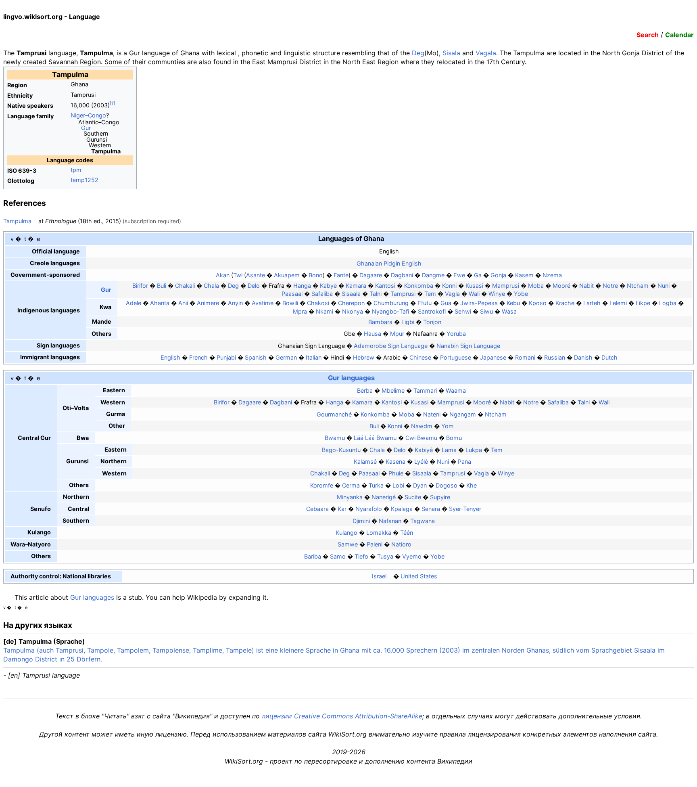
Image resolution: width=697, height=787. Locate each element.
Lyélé (421, 461)
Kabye (328, 285)
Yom (447, 426)
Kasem (524, 275)
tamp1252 (84, 179)
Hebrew (363, 357)
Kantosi (385, 285)
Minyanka (350, 497)
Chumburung (391, 302)
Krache (564, 302)
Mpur (397, 333)
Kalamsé (365, 461)
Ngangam (462, 414)
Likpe (643, 302)
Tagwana (422, 520)
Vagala (486, 53)
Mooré (561, 285)
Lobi (398, 485)
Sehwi (463, 311)
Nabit (586, 285)
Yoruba (456, 333)
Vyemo (412, 556)
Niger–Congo (88, 115)
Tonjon (432, 321)
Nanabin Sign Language (468, 345)
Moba (536, 285)
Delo (254, 285)
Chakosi (318, 302)
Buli (161, 285)
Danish (583, 357)
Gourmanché (334, 414)
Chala (211, 285)
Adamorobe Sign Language (391, 345)
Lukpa (473, 449)
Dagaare (370, 275)
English (170, 357)
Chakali (185, 285)
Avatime (262, 302)
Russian (554, 357)
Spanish (256, 357)
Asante (255, 275)
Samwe (348, 544)
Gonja (498, 275)
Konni (449, 285)
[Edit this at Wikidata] (114, 576)
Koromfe (321, 485)
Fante (341, 275)
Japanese (493, 357)
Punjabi (226, 357)
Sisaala (351, 293)
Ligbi (407, 321)
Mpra (300, 311)
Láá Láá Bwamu (375, 437)
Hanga (302, 285)
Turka (376, 485)
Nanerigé (383, 497)
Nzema (552, 275)
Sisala (451, 53)
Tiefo (361, 556)
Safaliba (322, 293)
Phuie (395, 473)
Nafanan (390, 520)
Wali (474, 293)
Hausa (372, 333)
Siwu (486, 311)
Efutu (424, 302)
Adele (133, 302)
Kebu (513, 302)
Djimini (361, 520)
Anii (183, 302)
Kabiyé (424, 449)
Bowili (290, 302)
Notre (610, 285)
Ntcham (638, 285)
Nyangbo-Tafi (390, 311)
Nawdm (421, 426)
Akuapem (287, 275)
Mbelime (393, 390)
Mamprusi (505, 285)
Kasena (395, 461)
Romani (525, 357)
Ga (478, 275)
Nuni (663, 285)
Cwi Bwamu (421, 437)
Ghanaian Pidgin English (389, 263)
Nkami (324, 311)
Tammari (425, 390)
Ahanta (159, 302)
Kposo (538, 302)
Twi (237, 275)
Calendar (679, 35)
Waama (456, 390)
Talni (375, 293)
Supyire (440, 497)
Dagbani (402, 275)
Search (647, 35)
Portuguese (455, 357)
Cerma (351, 485)
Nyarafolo (368, 508)
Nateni (431, 414)
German (286, 357)
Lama (449, 449)
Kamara (356, 285)
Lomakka (378, 532)
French (198, 357)
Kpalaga (402, 508)
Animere (208, 302)
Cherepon (351, 302)
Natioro (401, 544)
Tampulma (17, 221)
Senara (431, 508)
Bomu (454, 437)
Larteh (592, 302)
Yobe (521, 293)
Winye (496, 293)
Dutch (609, 357)
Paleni (374, 544)
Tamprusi (402, 293)
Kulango (346, 532)
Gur (86, 127)
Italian (313, 357)
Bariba (312, 556)
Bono (316, 275)
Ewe (459, 275)
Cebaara (317, 508)
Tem (430, 293)
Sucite (413, 497)
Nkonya (352, 311)
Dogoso (446, 485)
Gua (445, 302)
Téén (406, 532)
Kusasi (474, 285)
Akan (223, 275)
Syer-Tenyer (465, 508)
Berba (365, 390)
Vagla (452, 293)
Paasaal (292, 293)
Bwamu (335, 437)
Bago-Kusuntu (341, 449)
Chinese (420, 357)
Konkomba (418, 285)
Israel (379, 576)
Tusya (385, 556)
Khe (471, 485)
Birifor (140, 285)
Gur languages (351, 378)
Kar (342, 508)
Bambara (380, 321)
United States (419, 576)
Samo (338, 556)
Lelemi (618, 302)
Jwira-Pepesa (479, 302)
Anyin (235, 302)
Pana (464, 461)
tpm (76, 169)
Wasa (509, 311)
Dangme (433, 275)
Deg (418, 53)
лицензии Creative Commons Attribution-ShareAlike (342, 716)
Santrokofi (432, 311)
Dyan (420, 485)
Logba (667, 302)
